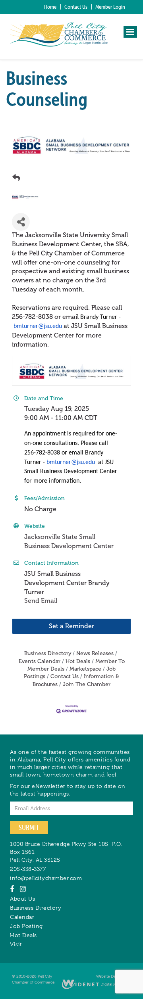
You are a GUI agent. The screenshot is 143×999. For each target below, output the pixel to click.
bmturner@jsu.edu (38, 326)
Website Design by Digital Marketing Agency (113, 984)
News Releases (95, 653)
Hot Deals (78, 661)
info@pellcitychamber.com (46, 878)
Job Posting (26, 926)
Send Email (40, 600)
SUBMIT (29, 827)
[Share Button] (21, 222)
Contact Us (75, 7)
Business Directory (47, 653)
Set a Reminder (71, 626)
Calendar (22, 917)
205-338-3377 (28, 869)
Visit (16, 944)
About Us (22, 898)
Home (50, 7)
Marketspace (85, 668)
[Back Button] (16, 178)
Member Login (110, 7)
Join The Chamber (86, 684)
